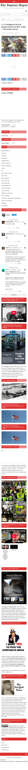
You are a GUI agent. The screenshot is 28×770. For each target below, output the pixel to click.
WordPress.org (5, 749)
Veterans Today (5, 190)
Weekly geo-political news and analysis (11, 198)
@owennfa (13, 269)
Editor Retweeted (14, 219)
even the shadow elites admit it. (15, 658)
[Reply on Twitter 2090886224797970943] (6, 242)
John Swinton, (10, 715)
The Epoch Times (5, 188)
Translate (13, 126)
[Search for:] (14, 14)
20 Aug (18, 269)
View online (4, 607)
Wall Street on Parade (6, 193)
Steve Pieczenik (5, 180)
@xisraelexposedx (20, 233)
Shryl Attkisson (5, 178)
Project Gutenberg (6, 165)
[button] (5, 553)
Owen (7, 269)
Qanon (3, 168)
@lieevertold (16, 221)
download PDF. (12, 607)
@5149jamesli (15, 247)
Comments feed (5, 747)
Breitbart (3, 153)
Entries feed (4, 745)
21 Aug (22, 221)
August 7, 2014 (6, 33)
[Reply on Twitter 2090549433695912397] (6, 292)
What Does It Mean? (6, 200)
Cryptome (4, 155)
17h (6, 235)
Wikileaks (3, 203)
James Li (8, 247)
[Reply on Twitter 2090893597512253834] (6, 264)
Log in (2, 742)
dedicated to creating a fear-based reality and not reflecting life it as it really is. (13, 666)
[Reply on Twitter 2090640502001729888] (6, 228)
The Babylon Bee (5, 183)
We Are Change (5, 195)
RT (2, 170)
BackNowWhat (9, 221)
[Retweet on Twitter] (9, 219)
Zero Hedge (4, 205)
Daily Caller (4, 158)
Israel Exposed (10, 233)
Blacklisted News (5, 150)
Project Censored (5, 163)
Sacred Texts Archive (6, 173)
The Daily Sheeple (6, 185)
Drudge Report (5, 160)
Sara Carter (4, 175)
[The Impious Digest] (14, 8)
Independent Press (15, 33)
